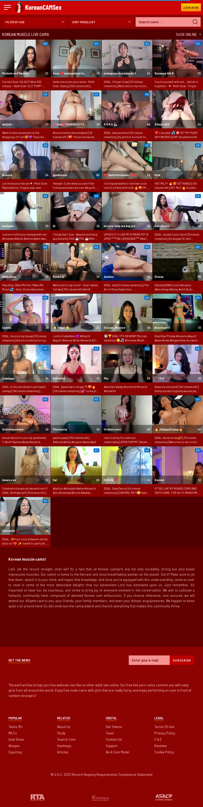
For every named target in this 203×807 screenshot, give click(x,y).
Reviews (160, 745)
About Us (63, 726)
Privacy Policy (164, 733)
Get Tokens (114, 726)
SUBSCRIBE (182, 660)
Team (110, 733)
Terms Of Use (164, 726)
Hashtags (64, 745)
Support (112, 745)
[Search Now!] (195, 22)
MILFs (12, 733)
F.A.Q (158, 739)
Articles (62, 752)
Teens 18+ (15, 726)
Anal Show (16, 739)
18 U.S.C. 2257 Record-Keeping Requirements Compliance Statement (101, 774)
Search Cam (66, 739)
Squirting (15, 752)
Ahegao (14, 745)
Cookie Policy (164, 752)
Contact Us (114, 739)
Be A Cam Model (117, 752)
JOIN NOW (191, 7)
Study (61, 733)
